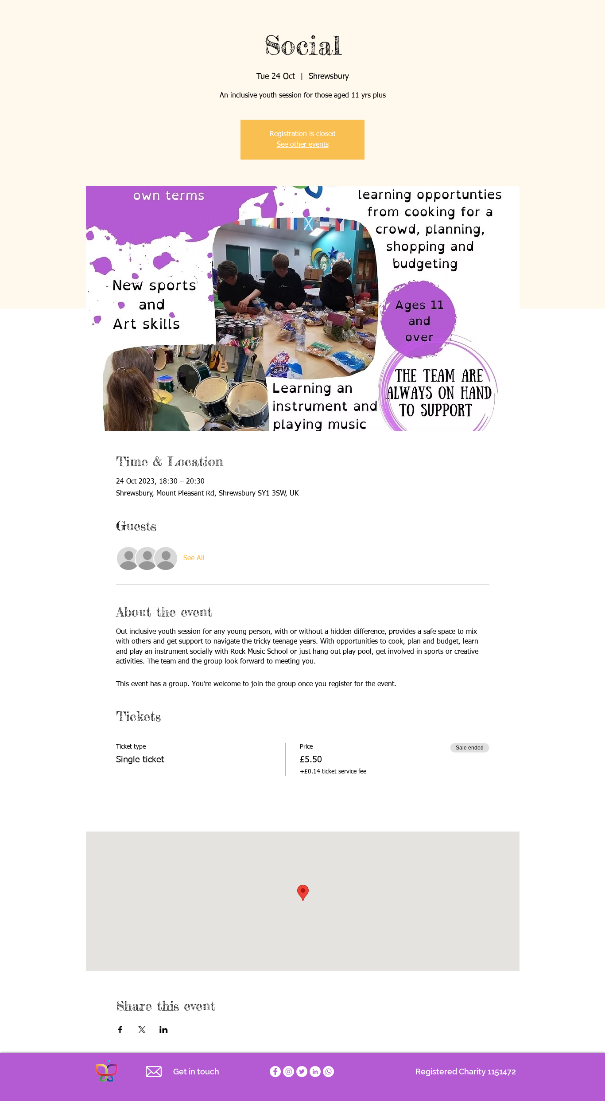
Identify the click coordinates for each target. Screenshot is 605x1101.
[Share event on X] (142, 1029)
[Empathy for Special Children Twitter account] (301, 1071)
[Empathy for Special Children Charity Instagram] (288, 1071)
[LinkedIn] (315, 1071)
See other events (303, 144)
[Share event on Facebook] (120, 1029)
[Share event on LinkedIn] (163, 1029)
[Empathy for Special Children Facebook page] (275, 1071)
